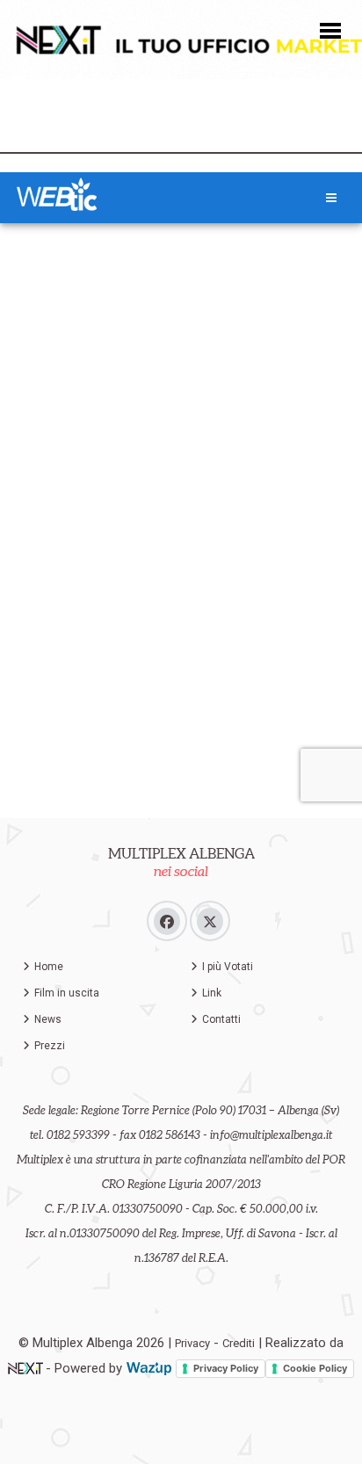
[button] (330, 29)
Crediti (238, 1343)
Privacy (192, 1343)
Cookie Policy (315, 1368)
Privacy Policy (225, 1368)
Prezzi (49, 1046)
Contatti (221, 1019)
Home (48, 966)
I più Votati (227, 966)
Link (211, 993)
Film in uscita (66, 993)
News (48, 1019)
